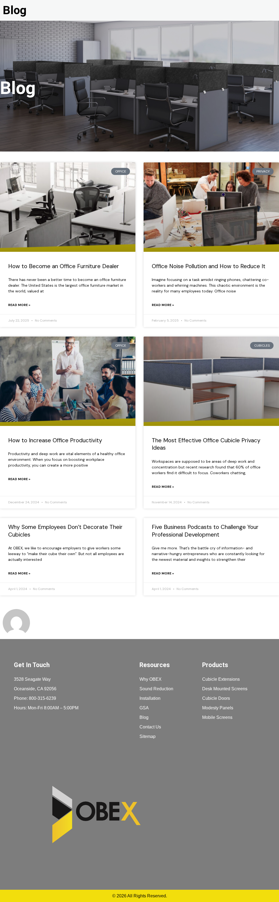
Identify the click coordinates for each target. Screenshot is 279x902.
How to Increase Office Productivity (55, 440)
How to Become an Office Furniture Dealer (63, 266)
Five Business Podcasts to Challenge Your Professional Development (205, 530)
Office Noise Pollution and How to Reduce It (208, 266)
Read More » (19, 305)
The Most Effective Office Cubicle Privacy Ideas (206, 444)
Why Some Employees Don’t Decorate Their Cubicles (65, 530)
